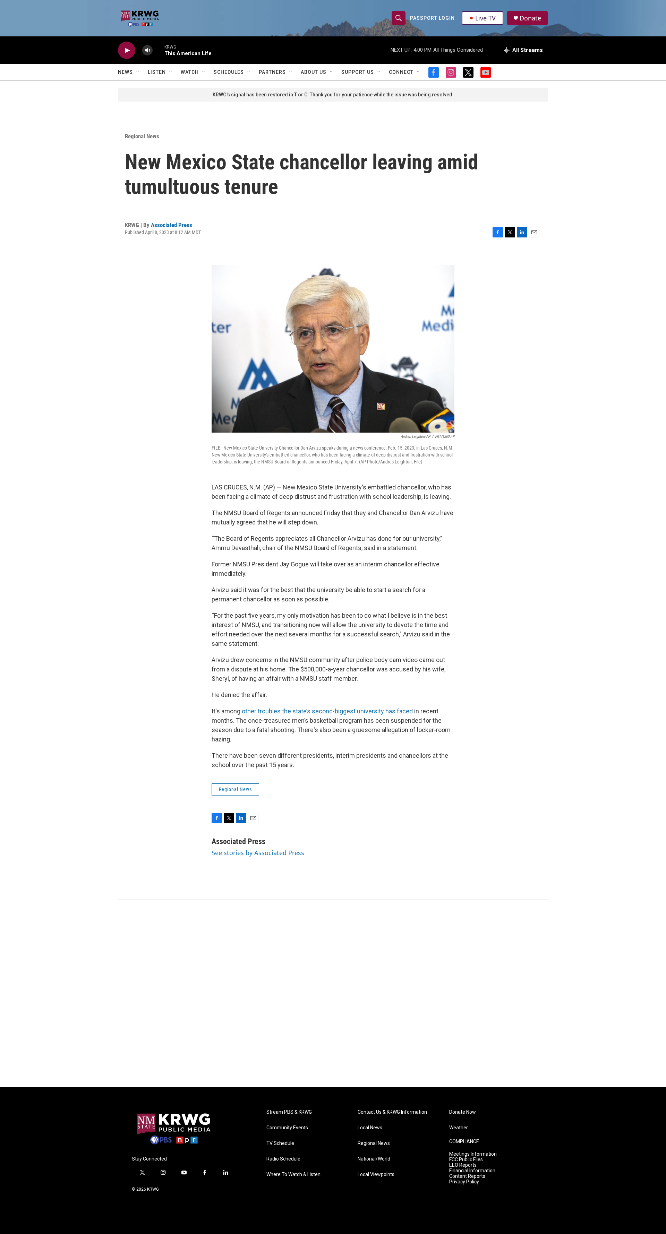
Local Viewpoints (376, 1174)
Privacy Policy (464, 1181)
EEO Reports (463, 1165)
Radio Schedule (283, 1159)
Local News (370, 1127)
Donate (530, 18)
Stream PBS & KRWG (289, 1112)
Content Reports (467, 1176)
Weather (458, 1127)
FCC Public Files (466, 1159)
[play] (126, 50)
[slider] (158, 50)
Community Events (287, 1127)
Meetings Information (473, 1154)
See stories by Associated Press (258, 853)
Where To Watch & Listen (293, 1174)
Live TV (485, 18)
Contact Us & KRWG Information (392, 1112)
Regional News (142, 136)
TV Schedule (280, 1143)
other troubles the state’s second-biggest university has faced (327, 711)
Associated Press (171, 224)
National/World (374, 1159)
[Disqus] (333, 993)
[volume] (147, 50)
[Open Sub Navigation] (138, 72)
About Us (313, 72)
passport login (432, 18)
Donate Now (462, 1112)
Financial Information (472, 1170)
